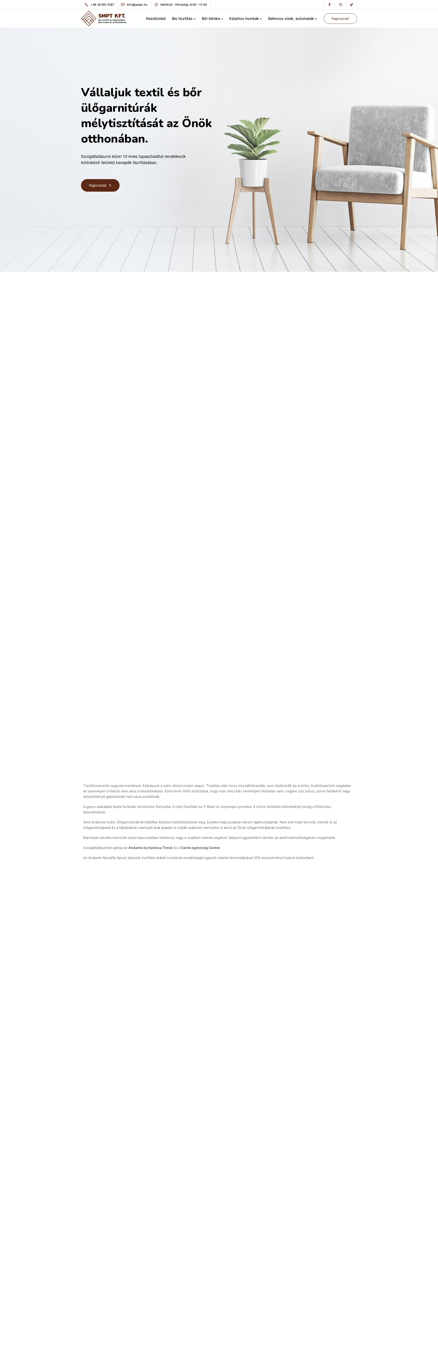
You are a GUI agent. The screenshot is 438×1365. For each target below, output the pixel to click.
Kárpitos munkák (244, 18)
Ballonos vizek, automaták (291, 18)
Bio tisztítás (182, 18)
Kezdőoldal (156, 18)
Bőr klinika (211, 18)
